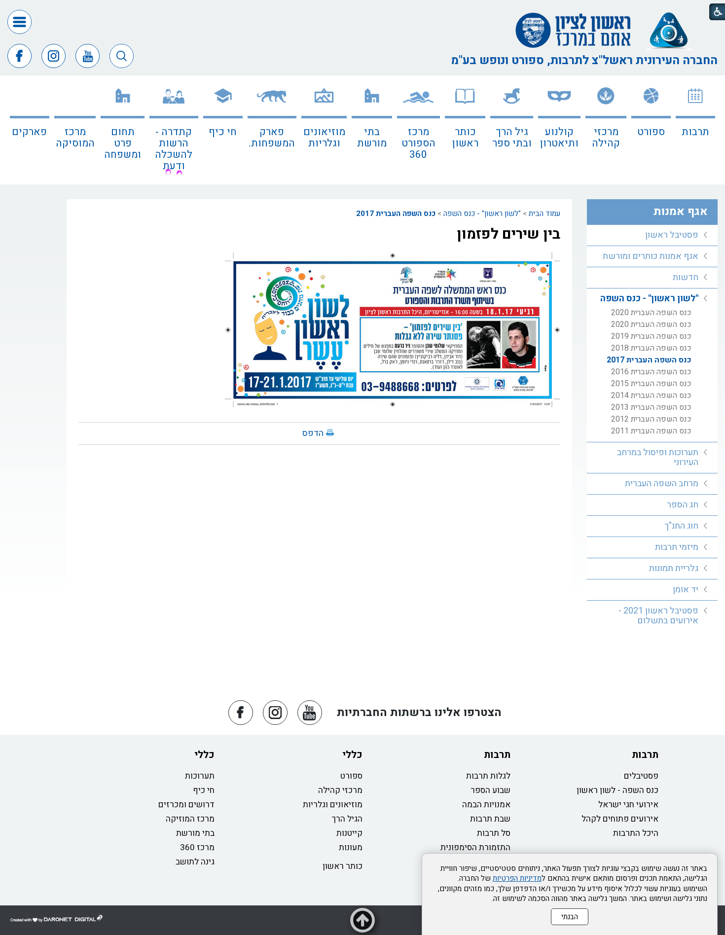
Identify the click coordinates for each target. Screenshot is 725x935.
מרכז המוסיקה (75, 137)
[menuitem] (695, 130)
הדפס (313, 433)
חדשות (685, 277)
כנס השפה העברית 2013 (651, 407)
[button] (19, 22)
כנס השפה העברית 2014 (651, 395)
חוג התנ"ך (681, 526)
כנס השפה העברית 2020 (651, 313)
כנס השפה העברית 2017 (395, 213)
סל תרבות (493, 833)
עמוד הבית (544, 213)
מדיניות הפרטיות (517, 878)
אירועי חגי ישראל (628, 804)
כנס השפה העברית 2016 (651, 372)
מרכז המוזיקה (190, 819)
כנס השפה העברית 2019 (651, 336)
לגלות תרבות (488, 776)
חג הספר (682, 504)
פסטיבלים (641, 776)
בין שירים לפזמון (508, 234)
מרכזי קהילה (606, 137)
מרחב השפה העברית (661, 483)
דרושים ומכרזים (186, 804)
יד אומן (685, 589)
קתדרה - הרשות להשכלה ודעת (173, 149)
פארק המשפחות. (272, 137)
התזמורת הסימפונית (475, 847)
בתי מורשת (372, 137)
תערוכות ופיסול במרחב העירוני (657, 457)
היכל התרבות (635, 833)
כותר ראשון (465, 137)
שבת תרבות (490, 819)
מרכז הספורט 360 (418, 143)
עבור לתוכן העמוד (362, 9)
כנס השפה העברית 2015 (651, 384)
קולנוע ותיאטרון (559, 137)
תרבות (695, 132)
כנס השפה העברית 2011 (651, 431)
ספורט (651, 132)
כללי (352, 755)
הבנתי (569, 916)
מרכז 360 (197, 847)
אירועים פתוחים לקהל (619, 819)
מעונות (350, 847)
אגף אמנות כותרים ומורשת (650, 256)
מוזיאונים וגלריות (324, 137)
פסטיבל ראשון (671, 235)
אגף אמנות (680, 211)
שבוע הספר (490, 790)
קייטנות (349, 833)
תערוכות (200, 776)
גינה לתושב (195, 862)
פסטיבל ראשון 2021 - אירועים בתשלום (658, 615)
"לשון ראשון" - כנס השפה (482, 213)
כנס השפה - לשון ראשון (617, 790)
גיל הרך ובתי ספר (512, 137)
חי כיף (223, 132)
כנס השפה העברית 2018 (651, 348)
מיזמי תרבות (676, 547)
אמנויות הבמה (486, 804)
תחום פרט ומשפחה (122, 143)
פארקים (29, 132)
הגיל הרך (347, 819)
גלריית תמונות (673, 568)
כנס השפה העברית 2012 (651, 419)
